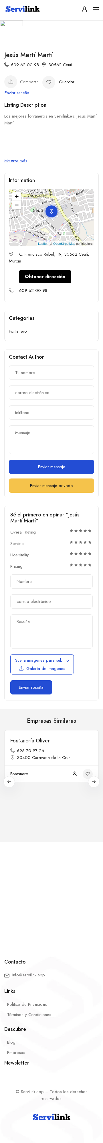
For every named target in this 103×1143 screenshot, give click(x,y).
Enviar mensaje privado (51, 485)
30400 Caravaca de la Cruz (43, 757)
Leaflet (42, 243)
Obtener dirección (45, 276)
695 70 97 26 (30, 751)
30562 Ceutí (60, 65)
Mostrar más (15, 161)
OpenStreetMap (64, 243)
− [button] (17, 205)
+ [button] (17, 196)
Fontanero (18, 331)
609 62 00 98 (25, 65)
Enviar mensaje (51, 467)
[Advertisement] (51, 895)
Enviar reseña (17, 93)
